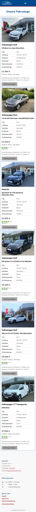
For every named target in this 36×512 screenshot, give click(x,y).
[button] (25, 3)
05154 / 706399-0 (9, 468)
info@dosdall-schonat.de (13, 471)
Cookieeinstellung (8, 504)
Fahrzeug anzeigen (9, 84)
